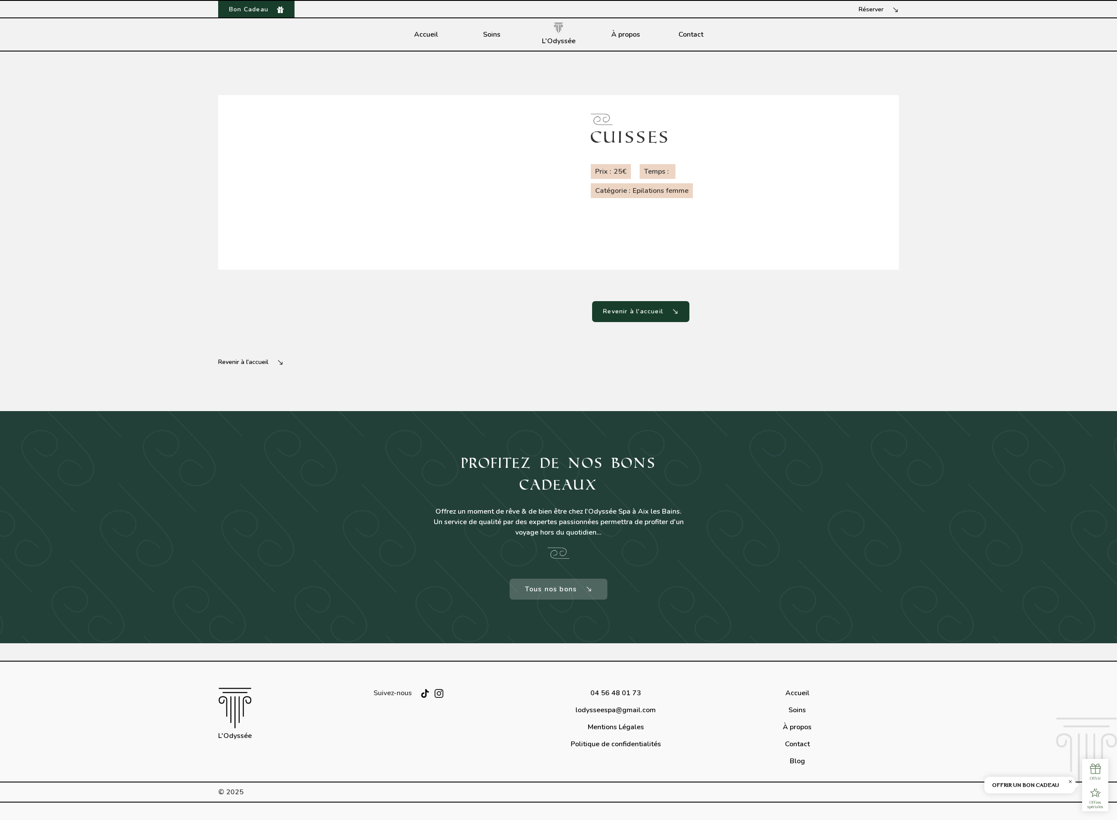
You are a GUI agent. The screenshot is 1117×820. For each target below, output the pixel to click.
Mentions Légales (616, 727)
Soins (491, 34)
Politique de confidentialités (616, 744)
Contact (690, 34)
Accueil (426, 34)
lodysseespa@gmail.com (616, 710)
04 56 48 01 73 (615, 693)
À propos (625, 34)
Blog (797, 761)
